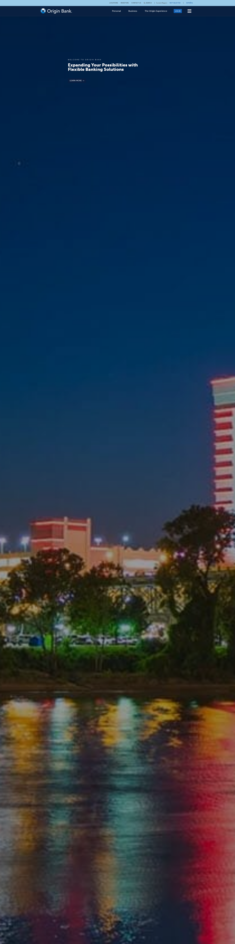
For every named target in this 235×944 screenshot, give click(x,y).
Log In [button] (177, 11)
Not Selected (175, 3)
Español (189, 3)
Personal (116, 11)
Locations (113, 3)
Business (132, 11)
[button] (189, 11)
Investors (125, 3)
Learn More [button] (76, 80)
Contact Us (136, 3)
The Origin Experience (156, 11)
